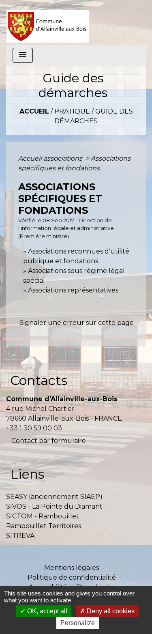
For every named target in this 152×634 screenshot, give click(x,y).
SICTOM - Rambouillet (42, 516)
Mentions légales (71, 568)
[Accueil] (47, 22)
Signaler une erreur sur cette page (76, 323)
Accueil (34, 111)
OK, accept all (46, 611)
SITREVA (20, 535)
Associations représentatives (73, 290)
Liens (27, 474)
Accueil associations (51, 158)
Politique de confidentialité (72, 577)
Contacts (38, 380)
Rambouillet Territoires (43, 526)
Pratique (72, 111)
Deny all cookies (110, 611)
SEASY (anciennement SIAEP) (54, 497)
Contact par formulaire (48, 441)
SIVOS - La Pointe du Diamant (54, 506)
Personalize (77, 622)
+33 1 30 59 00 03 (34, 428)
